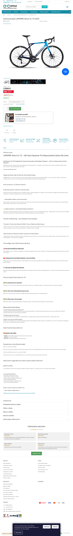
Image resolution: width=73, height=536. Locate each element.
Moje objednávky (7, 463)
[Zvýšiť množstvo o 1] (8, 108)
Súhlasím (55, 527)
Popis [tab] (4, 147)
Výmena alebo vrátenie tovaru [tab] (11, 419)
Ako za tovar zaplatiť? (8, 492)
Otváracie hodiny (38, 1)
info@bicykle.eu (8, 505)
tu (28, 529)
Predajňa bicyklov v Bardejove (44, 465)
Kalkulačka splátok (10, 91)
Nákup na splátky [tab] (8, 411)
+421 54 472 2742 (9, 507)
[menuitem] (7, 12)
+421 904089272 (8, 509)
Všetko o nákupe (6, 478)
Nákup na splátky (6, 486)
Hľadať (44, 6)
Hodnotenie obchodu (36, 426)
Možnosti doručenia (20, 104)
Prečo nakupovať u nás (43, 469)
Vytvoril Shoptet (66, 533)
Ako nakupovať (6, 488)
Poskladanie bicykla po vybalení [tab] (12, 404)
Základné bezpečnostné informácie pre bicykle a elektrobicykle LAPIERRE (19, 393)
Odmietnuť (47, 527)
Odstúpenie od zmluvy (8, 471)
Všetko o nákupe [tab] (7, 408)
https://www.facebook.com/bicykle (13, 511)
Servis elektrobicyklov (43, 463)
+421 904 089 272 (20, 121)
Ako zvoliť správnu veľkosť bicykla (10, 490)
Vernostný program (7, 474)
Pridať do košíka (16, 108)
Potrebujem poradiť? (7, 465)
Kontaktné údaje (41, 471)
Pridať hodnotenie (7, 23)
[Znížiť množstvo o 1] (8, 109)
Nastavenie (18, 532)
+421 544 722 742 (20, 119)
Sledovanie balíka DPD (8, 484)
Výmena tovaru (6, 467)
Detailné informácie (7, 126)
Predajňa (30, 1)
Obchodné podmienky (8, 494)
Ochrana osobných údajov (8, 498)
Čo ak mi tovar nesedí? (8, 469)
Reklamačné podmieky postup (9, 476)
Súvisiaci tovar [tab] (7, 400)
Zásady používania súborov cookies (11, 496)
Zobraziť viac (36, 453)
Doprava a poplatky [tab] (8, 415)
